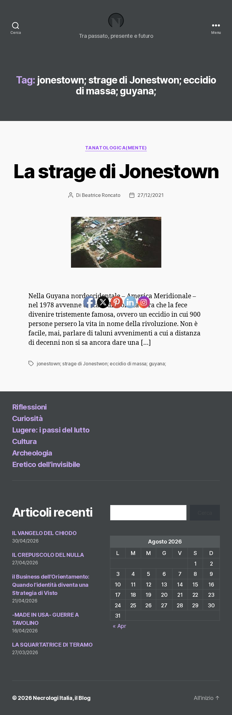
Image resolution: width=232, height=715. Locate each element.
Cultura (24, 441)
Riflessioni (29, 407)
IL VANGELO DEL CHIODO (44, 533)
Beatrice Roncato (101, 195)
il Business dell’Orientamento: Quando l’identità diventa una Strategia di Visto (50, 584)
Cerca (205, 513)
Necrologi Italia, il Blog (61, 698)
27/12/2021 (150, 195)
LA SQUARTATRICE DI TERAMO (52, 645)
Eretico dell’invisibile (46, 464)
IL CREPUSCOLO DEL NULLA (48, 555)
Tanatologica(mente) (116, 148)
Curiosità (27, 418)
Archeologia (32, 453)
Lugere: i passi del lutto (50, 430)
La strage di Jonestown (115, 171)
